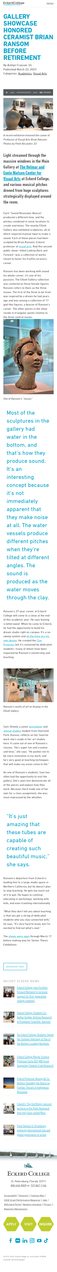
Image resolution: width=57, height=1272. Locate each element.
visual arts (25, 246)
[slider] (47, 91)
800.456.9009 (18, 1185)
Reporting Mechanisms (15, 1209)
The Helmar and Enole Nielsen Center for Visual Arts (23, 172)
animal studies (12, 730)
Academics (25, 73)
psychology (35, 726)
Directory (24, 1195)
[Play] (7, 92)
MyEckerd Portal (12, 1204)
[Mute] (41, 92)
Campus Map (37, 1195)
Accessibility (10, 1195)
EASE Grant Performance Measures (22, 1200)
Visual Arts (40, 73)
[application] (28, 92)
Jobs (44, 1200)
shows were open (19, 936)
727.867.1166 (38, 1185)
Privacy (47, 1204)
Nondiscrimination (32, 1204)
